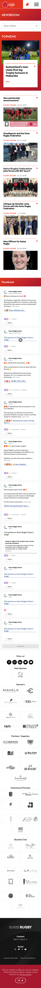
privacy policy (25, 974)
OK (19, 980)
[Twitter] (18, 949)
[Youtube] (24, 949)
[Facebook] (21, 949)
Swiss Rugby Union (15, 291)
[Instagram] (15, 949)
